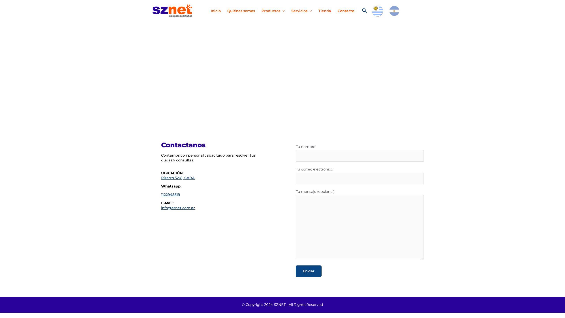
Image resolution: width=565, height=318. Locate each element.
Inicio (216, 11)
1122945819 (170, 195)
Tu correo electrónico (314, 169)
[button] (282, 11)
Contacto (346, 11)
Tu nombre (305, 147)
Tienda (324, 11)
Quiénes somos (241, 11)
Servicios (299, 11)
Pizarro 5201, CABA (178, 178)
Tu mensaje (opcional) (315, 191)
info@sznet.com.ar (178, 208)
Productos (271, 11)
